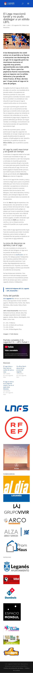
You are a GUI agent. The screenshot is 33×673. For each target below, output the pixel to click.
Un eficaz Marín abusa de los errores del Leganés (21, 369)
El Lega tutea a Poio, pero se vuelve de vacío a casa (8, 369)
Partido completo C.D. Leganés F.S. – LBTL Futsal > (16, 341)
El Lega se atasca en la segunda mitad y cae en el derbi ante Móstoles (8, 385)
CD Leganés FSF (16, 25)
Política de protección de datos (13, 668)
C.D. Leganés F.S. (8, 298)
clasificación (19, 255)
